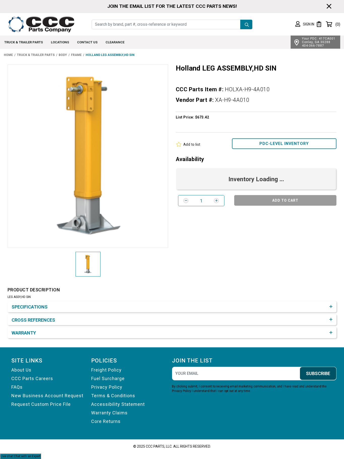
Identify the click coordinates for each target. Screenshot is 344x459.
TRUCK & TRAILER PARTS (23, 42)
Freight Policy (106, 370)
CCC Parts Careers (32, 378)
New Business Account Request (47, 395)
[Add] (216, 200)
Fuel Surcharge (108, 378)
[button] (304, 24)
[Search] (246, 24)
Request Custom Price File (41, 404)
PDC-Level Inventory (284, 143)
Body (63, 55)
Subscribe (318, 373)
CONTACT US (87, 42)
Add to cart (285, 200)
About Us (21, 370)
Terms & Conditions (113, 395)
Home (8, 55)
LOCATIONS (60, 42)
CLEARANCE (115, 42)
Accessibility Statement (118, 404)
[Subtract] (185, 200)
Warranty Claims (109, 412)
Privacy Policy (106, 387)
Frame (76, 55)
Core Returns (106, 421)
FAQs (17, 387)
